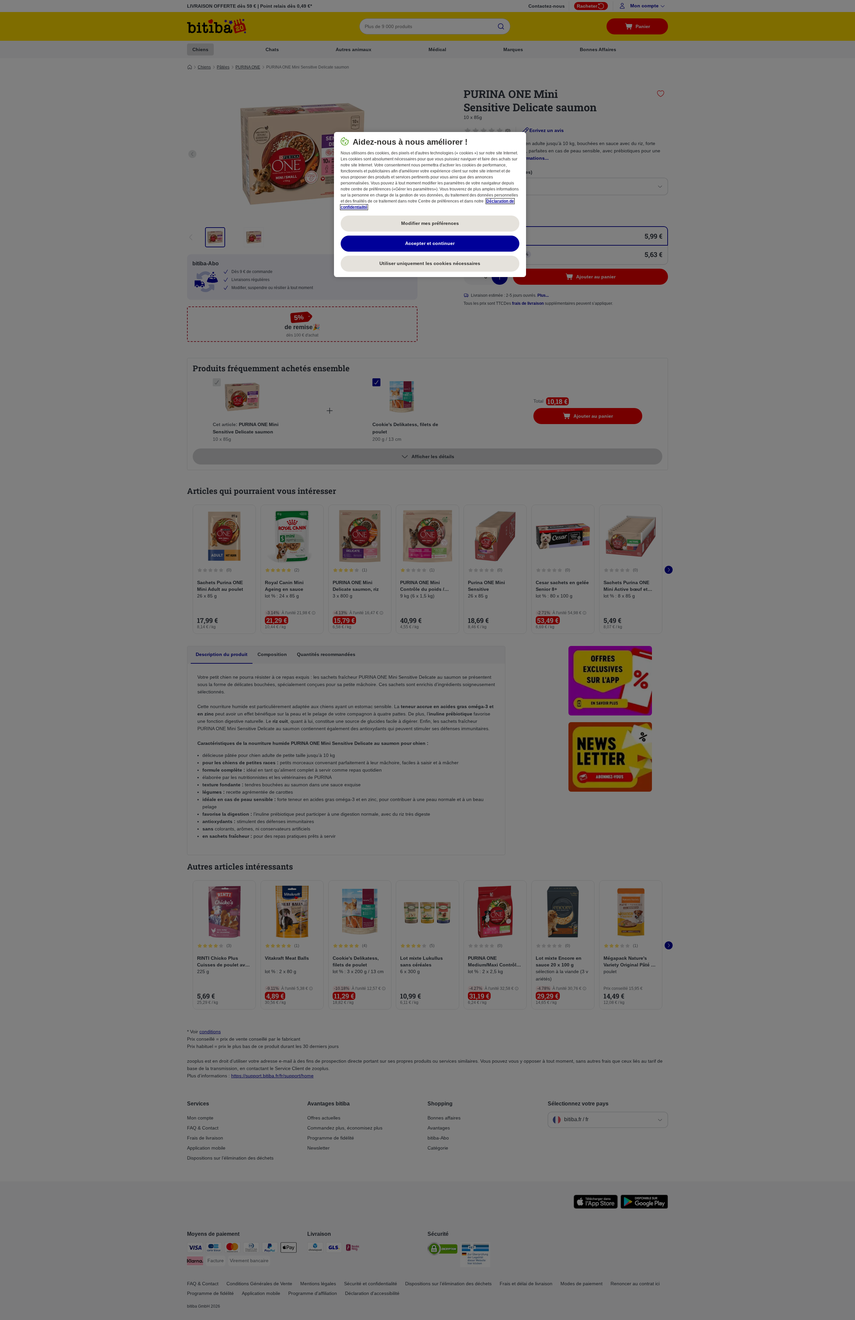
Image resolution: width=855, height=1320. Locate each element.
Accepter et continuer (430, 243)
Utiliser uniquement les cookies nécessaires (429, 263)
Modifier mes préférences (430, 223)
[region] (430, 204)
